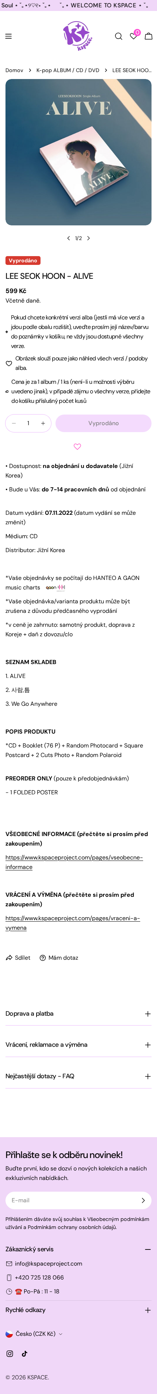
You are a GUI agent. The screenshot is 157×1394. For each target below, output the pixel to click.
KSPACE (37, 1377)
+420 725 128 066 (39, 1277)
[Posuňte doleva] (68, 238)
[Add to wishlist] (78, 447)
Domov (14, 70)
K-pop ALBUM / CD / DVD (68, 70)
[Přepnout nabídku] (8, 36)
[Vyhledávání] (118, 36)
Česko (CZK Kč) (35, 1334)
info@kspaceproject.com (48, 1263)
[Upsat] (143, 1200)
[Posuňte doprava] (88, 238)
